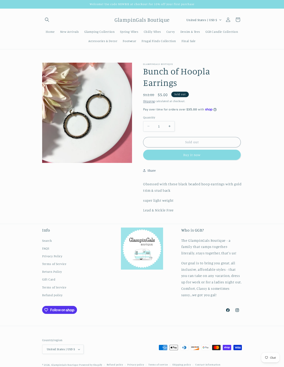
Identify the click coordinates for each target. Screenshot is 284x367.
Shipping (149, 101)
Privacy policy (135, 364)
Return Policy (52, 271)
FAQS (45, 248)
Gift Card (48, 279)
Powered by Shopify (90, 364)
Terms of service (158, 364)
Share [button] (152, 170)
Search (47, 240)
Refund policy (52, 295)
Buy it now (192, 155)
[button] (47, 20)
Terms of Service (54, 264)
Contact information (207, 364)
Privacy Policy (52, 256)
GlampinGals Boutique (65, 364)
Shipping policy (181, 364)
